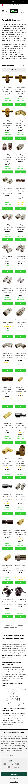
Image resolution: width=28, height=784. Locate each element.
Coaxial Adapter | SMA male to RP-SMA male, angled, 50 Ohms (20, 124)
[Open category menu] (3, 11)
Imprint (12, 755)
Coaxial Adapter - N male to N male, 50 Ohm (7, 322)
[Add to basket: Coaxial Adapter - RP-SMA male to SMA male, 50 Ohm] (20, 406)
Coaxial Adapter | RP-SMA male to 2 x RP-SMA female (7, 89)
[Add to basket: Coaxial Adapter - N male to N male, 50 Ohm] (7, 336)
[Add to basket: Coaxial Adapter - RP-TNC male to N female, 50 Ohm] (7, 303)
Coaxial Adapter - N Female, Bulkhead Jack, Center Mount (20, 602)
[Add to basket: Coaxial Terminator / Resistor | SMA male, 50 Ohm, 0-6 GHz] (7, 582)
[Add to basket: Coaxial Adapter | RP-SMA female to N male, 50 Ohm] (20, 239)
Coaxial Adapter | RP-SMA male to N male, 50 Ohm (7, 227)
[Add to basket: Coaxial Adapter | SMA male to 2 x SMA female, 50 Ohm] (7, 138)
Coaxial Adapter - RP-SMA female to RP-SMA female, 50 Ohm (7, 427)
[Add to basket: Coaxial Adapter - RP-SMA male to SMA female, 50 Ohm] (20, 513)
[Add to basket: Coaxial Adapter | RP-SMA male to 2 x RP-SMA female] (7, 104)
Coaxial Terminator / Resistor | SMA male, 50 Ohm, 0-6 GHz (7, 568)
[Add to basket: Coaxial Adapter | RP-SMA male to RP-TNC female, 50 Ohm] (20, 208)
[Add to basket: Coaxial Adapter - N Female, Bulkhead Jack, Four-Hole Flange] (7, 616)
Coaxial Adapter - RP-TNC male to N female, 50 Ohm (7, 290)
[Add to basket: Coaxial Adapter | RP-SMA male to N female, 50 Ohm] (20, 172)
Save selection (14, 778)
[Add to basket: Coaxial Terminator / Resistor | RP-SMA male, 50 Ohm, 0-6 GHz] (20, 548)
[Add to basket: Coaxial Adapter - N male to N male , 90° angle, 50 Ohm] (20, 370)
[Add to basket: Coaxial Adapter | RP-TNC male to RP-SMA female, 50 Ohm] (7, 172)
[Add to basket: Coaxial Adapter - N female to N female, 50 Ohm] (20, 336)
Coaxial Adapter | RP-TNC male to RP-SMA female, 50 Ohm (7, 158)
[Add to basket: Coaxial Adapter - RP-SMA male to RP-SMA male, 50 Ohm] (7, 406)
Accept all (14, 774)
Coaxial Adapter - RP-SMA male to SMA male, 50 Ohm (20, 389)
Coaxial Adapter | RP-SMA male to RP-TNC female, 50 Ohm (20, 192)
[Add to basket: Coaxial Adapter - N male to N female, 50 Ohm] (20, 303)
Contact (24, 5)
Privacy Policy (5, 755)
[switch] (10, 761)
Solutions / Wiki (14, 5)
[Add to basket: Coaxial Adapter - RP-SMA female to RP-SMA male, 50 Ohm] (20, 442)
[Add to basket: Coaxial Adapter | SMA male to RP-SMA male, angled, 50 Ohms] (20, 138)
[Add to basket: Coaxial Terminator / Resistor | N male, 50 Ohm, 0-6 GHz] (20, 582)
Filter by (13, 70)
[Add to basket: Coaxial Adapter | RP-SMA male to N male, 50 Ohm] (7, 239)
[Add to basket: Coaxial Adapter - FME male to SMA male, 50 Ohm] (7, 548)
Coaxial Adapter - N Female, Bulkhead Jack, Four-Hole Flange (7, 603)
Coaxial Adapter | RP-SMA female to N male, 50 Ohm (20, 227)
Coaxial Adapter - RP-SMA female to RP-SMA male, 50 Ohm (20, 427)
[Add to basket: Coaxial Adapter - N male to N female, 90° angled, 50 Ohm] (7, 370)
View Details (14, 782)
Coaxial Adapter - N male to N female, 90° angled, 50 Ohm (7, 356)
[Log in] (22, 12)
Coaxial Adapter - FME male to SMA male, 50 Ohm (7, 532)
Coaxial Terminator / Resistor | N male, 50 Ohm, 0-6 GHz (20, 568)
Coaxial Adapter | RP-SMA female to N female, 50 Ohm (7, 191)
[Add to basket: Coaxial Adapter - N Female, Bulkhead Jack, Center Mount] (20, 616)
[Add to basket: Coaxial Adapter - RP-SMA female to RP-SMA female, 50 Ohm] (7, 442)
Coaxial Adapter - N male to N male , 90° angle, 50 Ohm (20, 356)
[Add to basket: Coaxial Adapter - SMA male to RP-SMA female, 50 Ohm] (7, 513)
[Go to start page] (14, 11)
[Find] (6, 11)
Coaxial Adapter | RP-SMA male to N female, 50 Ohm (20, 157)
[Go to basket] (25, 12)
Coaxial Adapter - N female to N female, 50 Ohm (20, 322)
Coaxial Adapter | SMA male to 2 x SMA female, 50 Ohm (7, 124)
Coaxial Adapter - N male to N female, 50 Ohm (20, 290)
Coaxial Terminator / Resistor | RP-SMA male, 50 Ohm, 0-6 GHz (20, 533)
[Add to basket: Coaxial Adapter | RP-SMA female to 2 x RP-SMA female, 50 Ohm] (20, 104)
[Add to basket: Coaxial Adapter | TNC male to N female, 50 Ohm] (20, 271)
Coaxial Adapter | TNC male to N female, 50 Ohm (20, 259)
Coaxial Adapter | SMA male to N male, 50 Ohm (7, 259)
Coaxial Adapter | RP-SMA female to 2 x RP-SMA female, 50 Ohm (20, 90)
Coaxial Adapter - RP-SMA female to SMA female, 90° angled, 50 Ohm (20, 462)
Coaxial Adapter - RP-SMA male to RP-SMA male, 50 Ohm (7, 390)
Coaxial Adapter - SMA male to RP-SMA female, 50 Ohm (7, 498)
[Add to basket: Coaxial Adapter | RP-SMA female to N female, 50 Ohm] (7, 208)
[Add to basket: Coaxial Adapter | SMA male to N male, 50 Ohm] (7, 271)
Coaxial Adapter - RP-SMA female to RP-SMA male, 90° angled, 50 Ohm (7, 462)
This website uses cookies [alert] (14, 732)
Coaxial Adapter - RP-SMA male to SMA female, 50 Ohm (21, 498)
